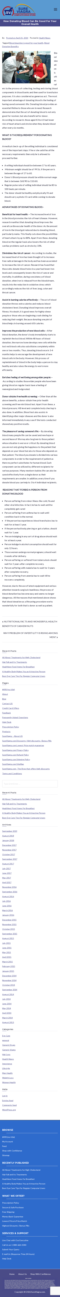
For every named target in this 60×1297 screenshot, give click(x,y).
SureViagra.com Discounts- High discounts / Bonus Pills (27, 741)
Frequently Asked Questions (15, 717)
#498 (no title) (8, 690)
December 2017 (9, 845)
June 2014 (6, 1004)
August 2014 (8, 994)
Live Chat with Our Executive (15, 1240)
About (5, 694)
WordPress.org (9, 1110)
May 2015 (6, 952)
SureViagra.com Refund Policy (15, 755)
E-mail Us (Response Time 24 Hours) (18, 1254)
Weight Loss (8, 1078)
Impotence (7, 1064)
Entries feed (7, 1101)
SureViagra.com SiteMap (13, 764)
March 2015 (7, 962)
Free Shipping (8, 1212)
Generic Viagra (8, 1050)
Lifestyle (6, 1068)
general (5, 1040)
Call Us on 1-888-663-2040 (14, 1245)
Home (12, 1274)
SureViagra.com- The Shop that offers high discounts (26, 769)
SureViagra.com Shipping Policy (16, 759)
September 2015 (9, 934)
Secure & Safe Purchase (13, 1207)
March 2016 (7, 910)
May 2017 (6, 878)
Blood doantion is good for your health (26, 43)
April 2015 (6, 957)
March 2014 (7, 1018)
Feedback (6, 713)
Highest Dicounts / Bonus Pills (15, 1225)
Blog (4, 699)
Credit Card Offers (10, 708)
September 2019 (9, 831)
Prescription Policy (10, 727)
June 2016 (6, 906)
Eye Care (6, 1036)
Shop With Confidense (40, 1274)
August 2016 (8, 897)
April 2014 (6, 1013)
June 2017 (6, 873)
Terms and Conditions (12, 774)
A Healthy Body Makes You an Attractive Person (23, 672)
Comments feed (9, 1105)
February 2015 (8, 966)
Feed (4, 1146)
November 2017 (9, 850)
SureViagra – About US (12, 736)
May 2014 (6, 1008)
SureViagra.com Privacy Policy (15, 750)
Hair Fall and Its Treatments (14, 662)
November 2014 (9, 980)
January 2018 (8, 840)
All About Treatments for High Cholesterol (21, 657)
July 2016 (6, 901)
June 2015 (6, 948)
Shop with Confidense (12, 1150)
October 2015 (8, 929)
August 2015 (8, 938)
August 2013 (8, 1022)
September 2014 (9, 990)
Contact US (7, 704)
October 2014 (8, 985)
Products (6, 732)
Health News (45, 38)
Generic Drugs (8, 1045)
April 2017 (6, 882)
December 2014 (9, 976)
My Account (7, 1141)
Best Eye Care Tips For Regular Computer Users (23, 676)
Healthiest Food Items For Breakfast (18, 667)
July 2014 (6, 999)
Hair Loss (6, 1054)
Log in (5, 1096)
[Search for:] (30, 783)
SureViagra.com (38, 1292)
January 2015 (8, 971)
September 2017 (9, 859)
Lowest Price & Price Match (14, 1221)
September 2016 (9, 892)
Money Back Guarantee (12, 1216)
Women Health (9, 1082)
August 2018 (8, 836)
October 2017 (8, 854)
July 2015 (6, 943)
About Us (22, 1274)
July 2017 (6, 869)
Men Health (7, 1073)
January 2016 (8, 915)
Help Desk (6, 722)
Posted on (17, 38)
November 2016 (9, 887)
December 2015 (9, 920)
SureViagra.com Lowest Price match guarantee (23, 745)
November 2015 (9, 924)
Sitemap (5, 1155)
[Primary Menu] (55, 9)
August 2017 (8, 864)
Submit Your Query (10, 1249)
